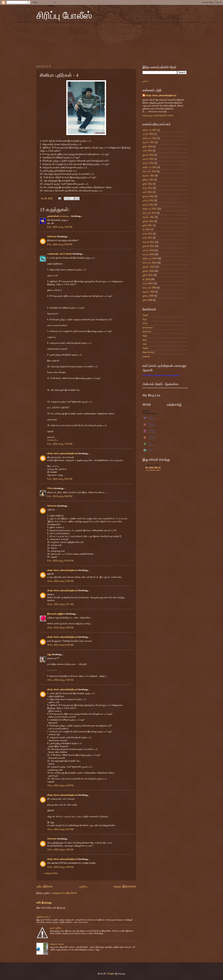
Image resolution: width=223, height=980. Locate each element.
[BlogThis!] (68, 198)
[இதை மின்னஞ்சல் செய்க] (65, 198)
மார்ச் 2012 (147, 192)
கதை (145, 323)
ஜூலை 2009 (148, 296)
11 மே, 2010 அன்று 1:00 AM (60, 849)
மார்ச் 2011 (147, 238)
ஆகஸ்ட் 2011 (149, 217)
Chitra (50, 488)
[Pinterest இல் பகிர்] (78, 198)
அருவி (145, 315)
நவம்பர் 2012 (148, 163)
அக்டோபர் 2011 (150, 208)
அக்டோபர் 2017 (150, 130)
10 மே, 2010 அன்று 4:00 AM (60, 627)
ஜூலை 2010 (148, 271)
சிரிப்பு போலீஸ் (64, 15)
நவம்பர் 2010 (148, 254)
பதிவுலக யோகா (57, 944)
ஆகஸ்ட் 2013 (149, 142)
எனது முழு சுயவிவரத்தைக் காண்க (158, 115)
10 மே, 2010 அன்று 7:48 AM (60, 680)
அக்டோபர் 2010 (150, 258)
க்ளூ (145, 319)
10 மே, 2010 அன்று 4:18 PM (60, 785)
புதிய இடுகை (44, 886)
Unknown (52, 236)
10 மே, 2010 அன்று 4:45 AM (60, 645)
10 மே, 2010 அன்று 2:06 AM (60, 581)
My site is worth (153, 465)
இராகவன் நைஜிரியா (56, 613)
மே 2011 (146, 229)
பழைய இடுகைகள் (125, 886)
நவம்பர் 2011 (148, 204)
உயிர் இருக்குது (44, 902)
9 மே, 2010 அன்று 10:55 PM (60, 560)
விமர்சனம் (147, 331)
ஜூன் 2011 (147, 225)
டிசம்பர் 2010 (148, 250)
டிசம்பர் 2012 (148, 159)
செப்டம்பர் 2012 (149, 171)
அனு (49, 654)
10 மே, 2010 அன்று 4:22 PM (60, 829)
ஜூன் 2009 (147, 300)
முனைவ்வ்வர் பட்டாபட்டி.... (59, 216)
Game (145, 348)
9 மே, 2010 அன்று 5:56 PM (59, 227)
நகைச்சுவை (148, 327)
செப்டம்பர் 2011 (149, 213)
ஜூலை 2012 (148, 179)
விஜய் (145, 335)
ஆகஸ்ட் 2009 (149, 292)
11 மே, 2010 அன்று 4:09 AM (60, 867)
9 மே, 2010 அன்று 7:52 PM (59, 444)
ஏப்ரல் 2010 (148, 283)
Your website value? (153, 470)
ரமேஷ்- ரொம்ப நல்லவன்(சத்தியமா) (62, 453)
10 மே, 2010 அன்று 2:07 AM (60, 604)
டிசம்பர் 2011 (148, 200)
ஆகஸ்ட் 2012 (149, 175)
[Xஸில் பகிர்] (71, 198)
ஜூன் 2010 (147, 275)
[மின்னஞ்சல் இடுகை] (59, 198)
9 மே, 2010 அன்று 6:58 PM (59, 244)
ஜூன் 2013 (147, 146)
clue (144, 344)
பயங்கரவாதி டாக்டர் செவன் (59, 254)
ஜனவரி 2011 (148, 246)
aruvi (145, 340)
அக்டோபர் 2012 (150, 167)
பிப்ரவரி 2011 (148, 242)
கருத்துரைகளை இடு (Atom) (64, 893)
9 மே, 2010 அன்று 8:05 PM (59, 479)
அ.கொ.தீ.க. (53, 440)
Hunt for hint (148, 352)
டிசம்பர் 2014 (148, 134)
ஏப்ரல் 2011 (148, 233)
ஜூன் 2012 (147, 184)
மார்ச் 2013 (147, 150)
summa (146, 356)
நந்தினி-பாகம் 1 (43, 917)
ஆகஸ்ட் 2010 (149, 267)
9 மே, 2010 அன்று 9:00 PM (59, 496)
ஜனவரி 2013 (148, 155)
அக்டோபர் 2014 (150, 138)
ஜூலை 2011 (148, 221)
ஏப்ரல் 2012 (148, 188)
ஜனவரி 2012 (148, 196)
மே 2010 (146, 279)
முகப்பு (83, 886)
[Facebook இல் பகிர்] (74, 198)
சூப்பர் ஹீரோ (55, 928)
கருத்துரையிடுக (51, 873)
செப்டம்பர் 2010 (149, 262)
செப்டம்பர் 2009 (149, 287)
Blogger (110, 973)
